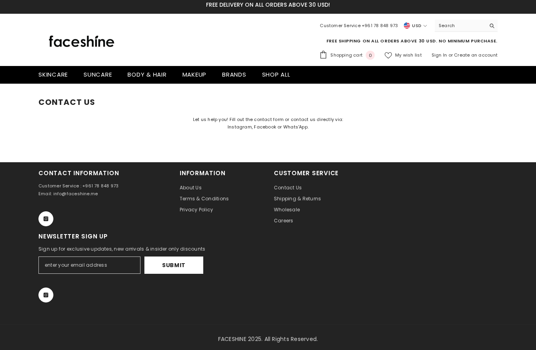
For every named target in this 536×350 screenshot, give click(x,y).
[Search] (466, 26)
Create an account (476, 55)
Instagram (240, 127)
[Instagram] (45, 218)
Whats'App (295, 127)
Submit (174, 265)
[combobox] (460, 25)
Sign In (440, 55)
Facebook (265, 127)
